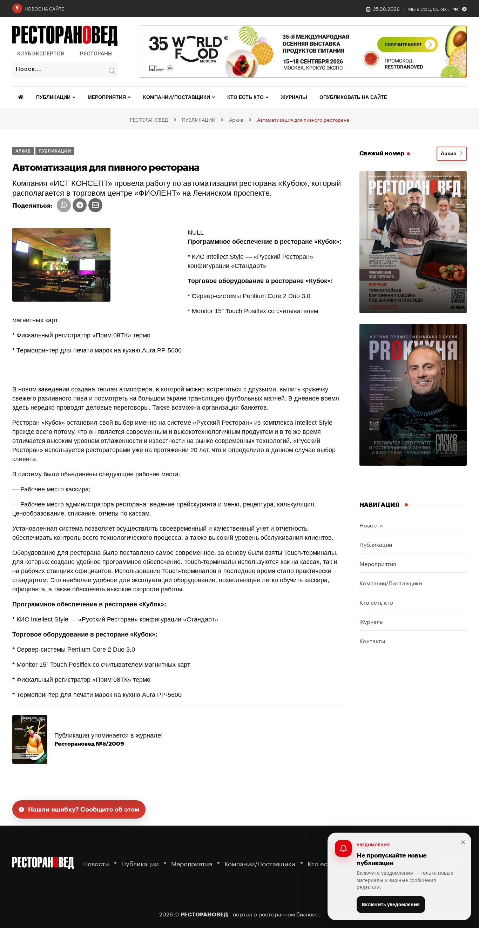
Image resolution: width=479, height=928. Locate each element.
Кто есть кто (245, 97)
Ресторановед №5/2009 (89, 744)
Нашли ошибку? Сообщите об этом (84, 809)
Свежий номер (381, 153)
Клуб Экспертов (40, 54)
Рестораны (96, 54)
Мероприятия (107, 97)
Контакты (372, 640)
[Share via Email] (95, 205)
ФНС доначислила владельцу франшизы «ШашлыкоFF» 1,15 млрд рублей (158, 7)
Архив (450, 153)
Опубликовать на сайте (353, 97)
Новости (371, 524)
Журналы (294, 97)
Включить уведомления (391, 904)
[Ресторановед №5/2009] (29, 738)
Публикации (53, 97)
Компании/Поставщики (176, 97)
